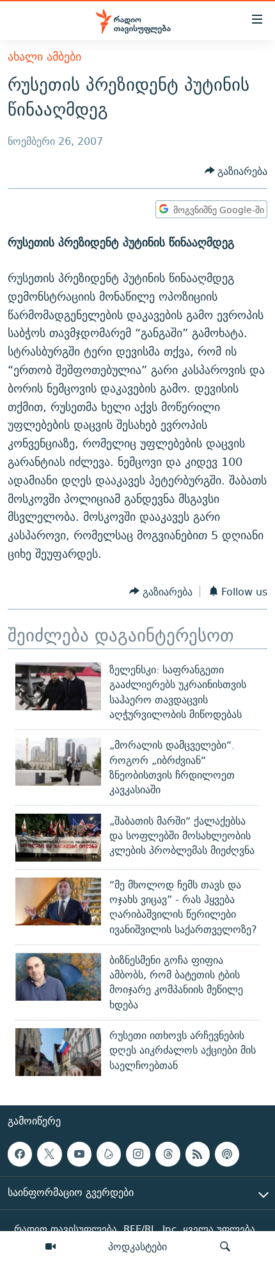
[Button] (236, 171)
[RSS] (197, 1154)
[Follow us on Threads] (167, 1154)
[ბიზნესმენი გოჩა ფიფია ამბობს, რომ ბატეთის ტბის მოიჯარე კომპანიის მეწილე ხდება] (58, 977)
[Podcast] (227, 1154)
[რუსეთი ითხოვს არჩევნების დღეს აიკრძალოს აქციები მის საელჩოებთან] (58, 1052)
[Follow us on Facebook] (20, 1154)
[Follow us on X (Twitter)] (49, 1154)
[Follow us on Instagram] (138, 1154)
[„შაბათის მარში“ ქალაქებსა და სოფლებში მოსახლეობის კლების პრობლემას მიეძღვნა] (58, 838)
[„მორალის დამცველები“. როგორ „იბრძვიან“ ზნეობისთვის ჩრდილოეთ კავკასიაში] (58, 762)
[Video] (50, 1247)
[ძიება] (225, 1247)
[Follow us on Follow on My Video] (109, 1154)
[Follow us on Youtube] (79, 1154)
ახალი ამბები (44, 56)
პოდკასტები (137, 1246)
